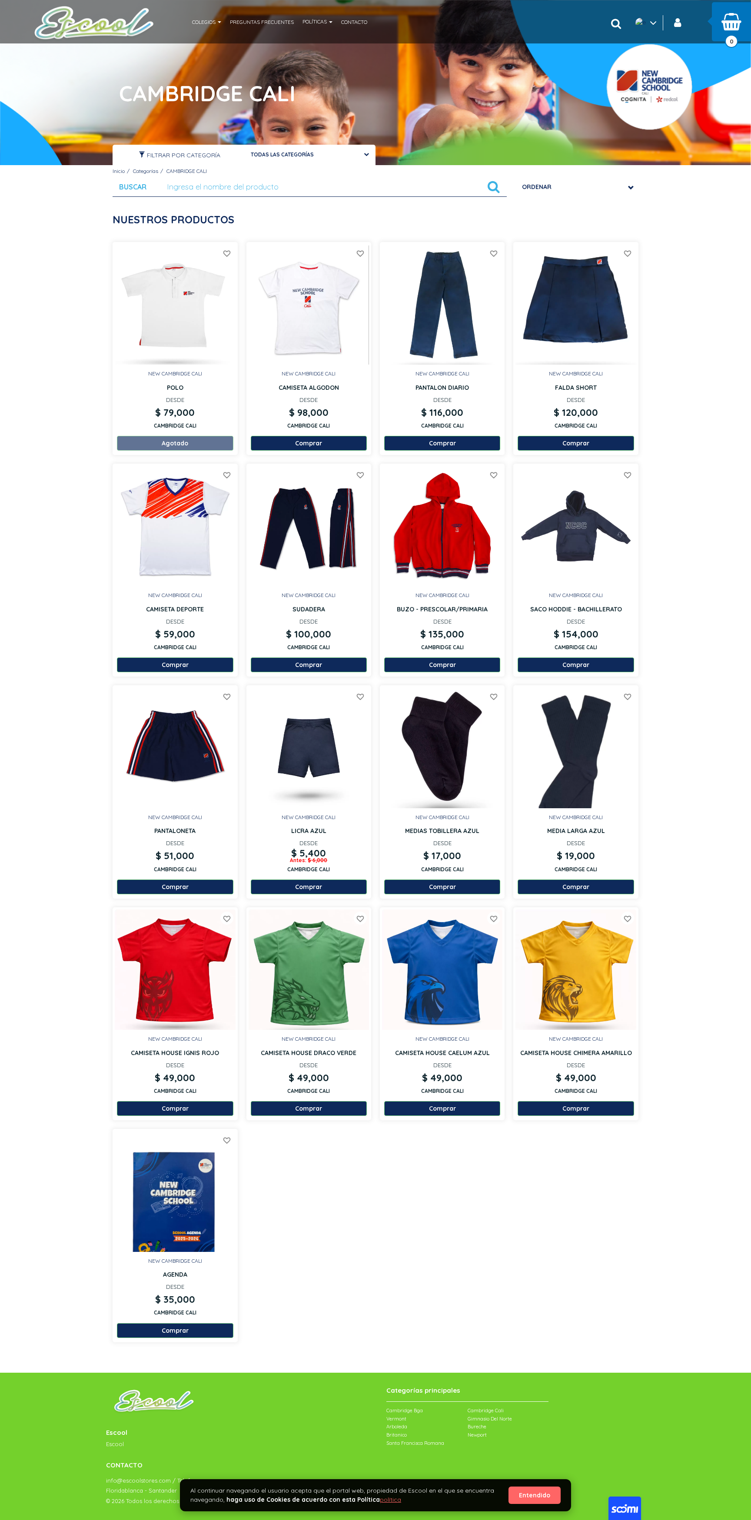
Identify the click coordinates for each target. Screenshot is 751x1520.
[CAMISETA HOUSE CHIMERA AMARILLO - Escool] (575, 969)
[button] (206, 21)
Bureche (477, 1427)
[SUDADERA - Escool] (309, 526)
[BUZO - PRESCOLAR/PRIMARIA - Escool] (442, 526)
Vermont (396, 1419)
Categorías (145, 171)
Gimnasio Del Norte (490, 1419)
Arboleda (396, 1427)
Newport (477, 1435)
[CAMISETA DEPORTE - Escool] (175, 526)
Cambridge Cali (486, 1410)
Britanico (396, 1435)
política (390, 1499)
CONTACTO (354, 22)
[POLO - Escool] (175, 304)
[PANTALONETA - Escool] (175, 747)
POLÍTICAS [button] (315, 21)
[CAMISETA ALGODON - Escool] (309, 304)
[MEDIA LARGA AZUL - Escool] (575, 747)
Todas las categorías (282, 154)
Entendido (534, 1495)
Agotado (175, 443)
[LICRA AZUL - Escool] (309, 747)
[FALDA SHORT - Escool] (575, 304)
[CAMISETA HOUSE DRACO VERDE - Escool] (309, 969)
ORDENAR (537, 187)
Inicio (119, 171)
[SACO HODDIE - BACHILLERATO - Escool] (575, 526)
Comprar (175, 1330)
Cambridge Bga (404, 1410)
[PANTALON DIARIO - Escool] (442, 304)
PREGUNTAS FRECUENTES (262, 22)
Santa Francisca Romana (415, 1443)
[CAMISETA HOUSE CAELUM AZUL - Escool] (442, 969)
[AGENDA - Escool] (175, 1191)
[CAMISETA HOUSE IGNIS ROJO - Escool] (175, 969)
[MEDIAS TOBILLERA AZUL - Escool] (442, 747)
